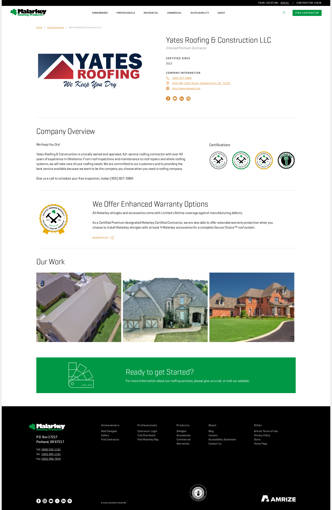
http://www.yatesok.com (186, 88)
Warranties (101, 237)
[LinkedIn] (182, 99)
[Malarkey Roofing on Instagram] (45, 501)
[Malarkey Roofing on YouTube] (51, 501)
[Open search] (284, 13)
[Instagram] (188, 99)
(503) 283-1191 (51, 454)
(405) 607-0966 (182, 78)
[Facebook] (168, 99)
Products (183, 425)
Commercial (174, 12)
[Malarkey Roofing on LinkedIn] (63, 501)
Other (258, 425)
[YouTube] (175, 99)
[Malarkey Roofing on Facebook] (38, 501)
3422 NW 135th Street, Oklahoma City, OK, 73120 (201, 83)
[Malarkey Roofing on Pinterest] (69, 501)
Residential (151, 12)
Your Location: (268, 2)
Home (39, 27)
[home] (28, 13)
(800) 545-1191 (51, 449)
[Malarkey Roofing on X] (57, 501)
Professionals (126, 12)
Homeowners (100, 12)
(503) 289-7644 (51, 458)
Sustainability (200, 12)
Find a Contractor (55, 27)
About (221, 12)
